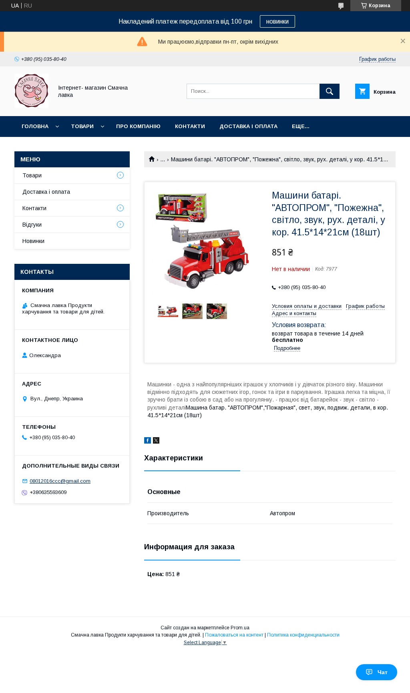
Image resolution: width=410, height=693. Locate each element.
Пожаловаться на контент (234, 635)
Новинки (33, 241)
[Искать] (330, 91)
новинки (277, 21)
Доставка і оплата (248, 126)
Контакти (190, 126)
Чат (383, 672)
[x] (156, 441)
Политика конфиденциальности (303, 635)
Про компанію (138, 126)
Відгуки (32, 224)
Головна (35, 126)
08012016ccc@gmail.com (60, 481)
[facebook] (147, 441)
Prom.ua (240, 628)
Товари (82, 126)
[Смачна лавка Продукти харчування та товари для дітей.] (31, 105)
